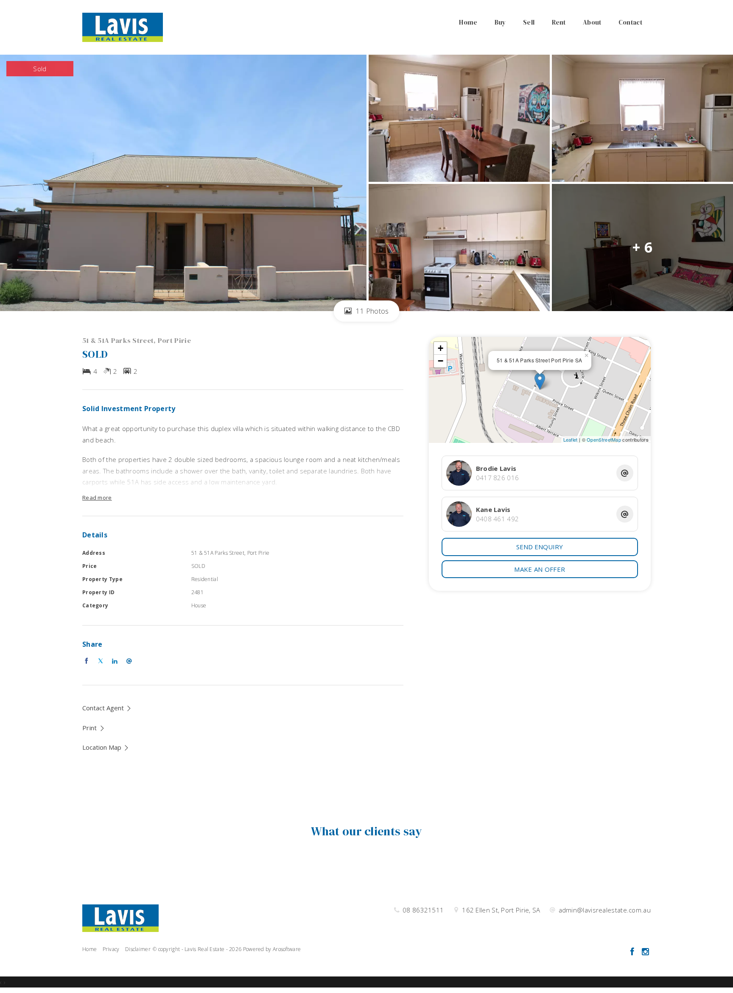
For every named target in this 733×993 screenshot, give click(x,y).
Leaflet (570, 439)
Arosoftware (287, 949)
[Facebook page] (633, 952)
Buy (500, 22)
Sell (528, 22)
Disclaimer (138, 949)
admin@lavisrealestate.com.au (605, 910)
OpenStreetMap (604, 439)
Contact (630, 22)
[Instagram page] (645, 952)
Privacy (111, 949)
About (592, 22)
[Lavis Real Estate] (122, 26)
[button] (93, 727)
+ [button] (440, 348)
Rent (559, 22)
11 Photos (371, 311)
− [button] (440, 361)
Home (468, 22)
